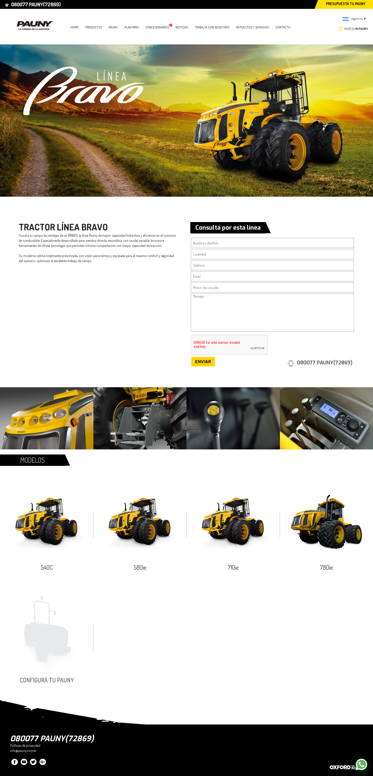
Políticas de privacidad (25, 745)
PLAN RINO (131, 27)
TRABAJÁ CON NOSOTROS (212, 27)
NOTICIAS (182, 27)
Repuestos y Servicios (252, 27)
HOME (75, 27)
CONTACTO (283, 27)
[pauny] (36, 19)
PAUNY (113, 27)
